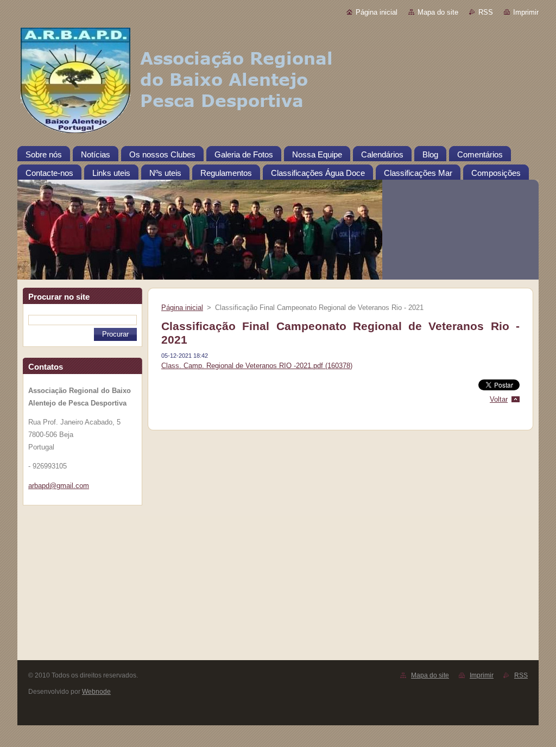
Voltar (499, 399)
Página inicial (376, 12)
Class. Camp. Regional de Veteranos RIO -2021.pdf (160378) (256, 366)
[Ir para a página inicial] (278, 82)
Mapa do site (438, 12)
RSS (485, 12)
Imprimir (526, 12)
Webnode (96, 691)
